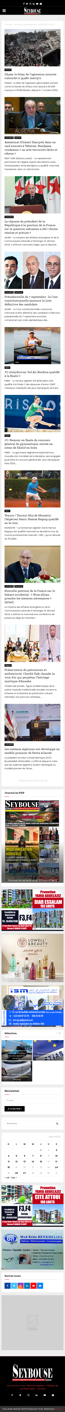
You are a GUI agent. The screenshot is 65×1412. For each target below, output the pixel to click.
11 (8, 1161)
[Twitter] (20, 1395)
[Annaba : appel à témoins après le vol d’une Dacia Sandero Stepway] (17, 1071)
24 (56, 1167)
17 (56, 1161)
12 (16, 1161)
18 (9, 1167)
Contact (41, 1388)
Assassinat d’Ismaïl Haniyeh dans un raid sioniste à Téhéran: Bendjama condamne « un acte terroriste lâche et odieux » (31, 147)
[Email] (53, 1395)
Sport (7, 367)
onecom (59, 1409)
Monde (8, 70)
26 (16, 1173)
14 (33, 1161)
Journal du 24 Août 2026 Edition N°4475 (32, 880)
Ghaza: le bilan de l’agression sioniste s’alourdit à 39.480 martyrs (30, 76)
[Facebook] (12, 1395)
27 (24, 1173)
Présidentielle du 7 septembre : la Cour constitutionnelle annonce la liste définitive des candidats (31, 300)
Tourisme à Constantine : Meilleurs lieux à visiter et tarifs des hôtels (48, 1056)
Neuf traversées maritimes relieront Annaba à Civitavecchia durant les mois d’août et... (16, 1054)
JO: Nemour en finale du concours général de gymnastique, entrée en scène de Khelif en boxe (29, 443)
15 (41, 1161)
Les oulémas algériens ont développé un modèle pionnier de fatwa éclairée (32, 751)
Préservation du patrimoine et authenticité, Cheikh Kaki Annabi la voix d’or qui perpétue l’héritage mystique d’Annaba (30, 675)
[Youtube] (44, 1395)
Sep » (14, 1177)
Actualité (9, 138)
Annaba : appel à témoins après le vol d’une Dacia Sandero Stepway (17, 1077)
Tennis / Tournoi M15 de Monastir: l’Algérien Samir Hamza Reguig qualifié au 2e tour (32, 519)
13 (24, 1161)
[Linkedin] (36, 1395)
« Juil (7, 1177)
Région (8, 665)
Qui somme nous (16, 1385)
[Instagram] (28, 1395)
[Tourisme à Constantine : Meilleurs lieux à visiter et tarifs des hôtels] (48, 1050)
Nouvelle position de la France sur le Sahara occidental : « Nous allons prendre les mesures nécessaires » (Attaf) (30, 596)
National (18, 292)
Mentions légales (35, 1385)
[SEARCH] (57, 1124)
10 (56, 1155)
